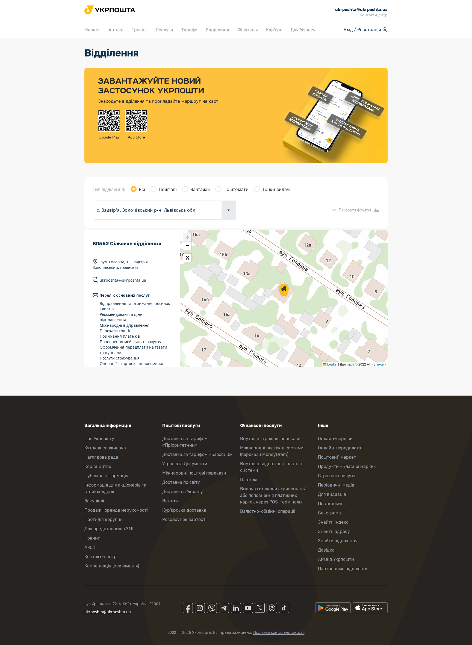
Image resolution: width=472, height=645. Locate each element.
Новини (92, 538)
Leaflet (331, 364)
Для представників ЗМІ (108, 528)
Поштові (168, 189)
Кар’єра (274, 30)
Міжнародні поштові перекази (194, 473)
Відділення (217, 30)
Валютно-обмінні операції (267, 511)
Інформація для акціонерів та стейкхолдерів (115, 488)
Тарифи (189, 30)
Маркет (92, 30)
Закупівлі (94, 500)
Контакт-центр (100, 556)
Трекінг (140, 30)
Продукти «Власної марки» (347, 466)
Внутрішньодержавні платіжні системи (272, 467)
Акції (89, 547)
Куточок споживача (105, 447)
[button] (284, 290)
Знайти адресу (334, 531)
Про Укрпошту (99, 438)
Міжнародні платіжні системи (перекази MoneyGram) (271, 451)
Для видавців (332, 494)
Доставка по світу (181, 482)
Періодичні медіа (336, 485)
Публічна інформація (106, 475)
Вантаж (170, 500)
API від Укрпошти (336, 559)
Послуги (164, 30)
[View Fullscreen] (187, 258)
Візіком (378, 364)
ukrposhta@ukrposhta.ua (123, 280)
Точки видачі (276, 189)
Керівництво (97, 466)
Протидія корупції (103, 519)
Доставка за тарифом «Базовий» (197, 454)
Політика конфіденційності (278, 632)
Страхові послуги (336, 475)
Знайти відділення (338, 540)
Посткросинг (332, 503)
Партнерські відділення (343, 568)
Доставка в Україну (182, 491)
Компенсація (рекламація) (111, 566)
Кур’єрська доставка (184, 510)
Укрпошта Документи (184, 463)
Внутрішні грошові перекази (270, 438)
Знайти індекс (333, 522)
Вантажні (200, 189)
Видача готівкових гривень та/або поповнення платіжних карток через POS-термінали (273, 495)
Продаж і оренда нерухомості (116, 510)
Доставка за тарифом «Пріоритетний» (185, 442)
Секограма (329, 513)
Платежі (248, 479)
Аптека (115, 30)
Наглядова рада (101, 457)
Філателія (247, 30)
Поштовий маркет (337, 457)
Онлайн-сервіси (335, 438)
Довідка (326, 550)
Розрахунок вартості (184, 519)
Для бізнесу (303, 30)
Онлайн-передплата (339, 447)
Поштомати (236, 189)
